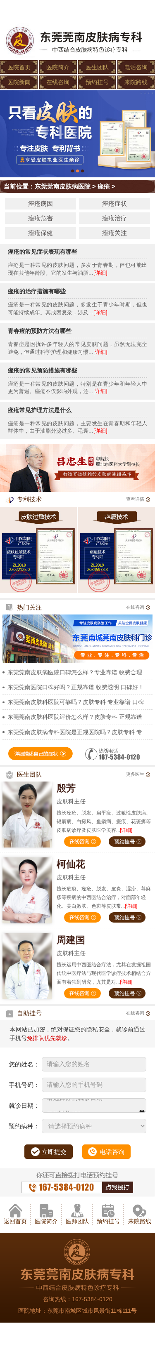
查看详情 (135, 499)
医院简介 (57, 67)
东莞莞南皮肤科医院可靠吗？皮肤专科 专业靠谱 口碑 (75, 702)
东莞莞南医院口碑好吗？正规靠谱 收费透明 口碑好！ (75, 687)
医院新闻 (19, 82)
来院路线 (136, 82)
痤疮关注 (114, 232)
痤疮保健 (40, 232)
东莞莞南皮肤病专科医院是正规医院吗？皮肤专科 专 (74, 732)
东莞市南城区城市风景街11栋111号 (92, 1310)
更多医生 (135, 774)
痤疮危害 (40, 217)
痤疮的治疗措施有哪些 (37, 291)
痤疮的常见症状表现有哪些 (42, 251)
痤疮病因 (40, 203)
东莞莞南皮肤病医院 (63, 186)
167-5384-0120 (92, 1299)
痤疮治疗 (114, 217)
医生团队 (97, 67)
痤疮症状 (114, 203)
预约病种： (24, 1126)
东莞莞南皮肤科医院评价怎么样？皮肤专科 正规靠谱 (74, 716)
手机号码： (24, 1084)
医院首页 (19, 67)
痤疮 (104, 186)
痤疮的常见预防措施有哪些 (42, 370)
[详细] (100, 273)
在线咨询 (57, 82)
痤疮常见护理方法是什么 (40, 410)
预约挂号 (97, 82)
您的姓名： (24, 1064)
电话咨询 (136, 67)
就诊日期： (24, 1105)
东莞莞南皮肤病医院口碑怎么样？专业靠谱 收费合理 (74, 672)
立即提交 (54, 1151)
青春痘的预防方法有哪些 (40, 330)
